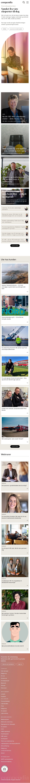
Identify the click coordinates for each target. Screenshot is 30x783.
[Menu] (27, 2)
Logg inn (20, 664)
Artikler (4, 29)
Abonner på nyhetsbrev (8, 664)
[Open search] (23, 2)
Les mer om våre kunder (16, 29)
